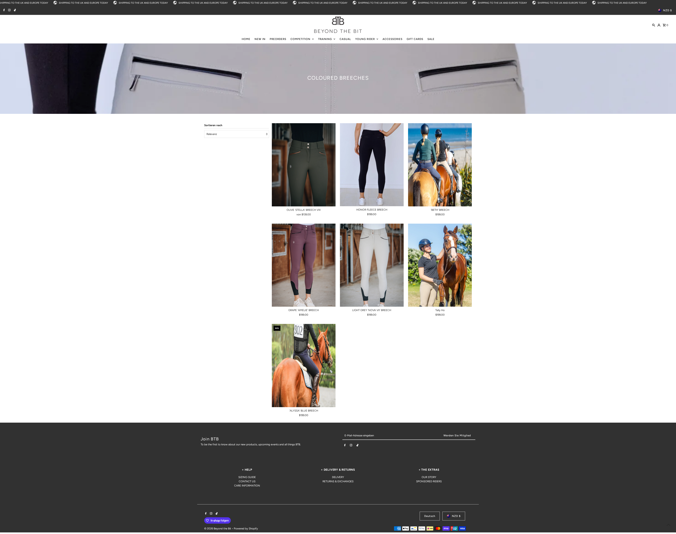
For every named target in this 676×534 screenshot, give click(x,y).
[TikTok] (14, 10)
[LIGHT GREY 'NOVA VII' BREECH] (372, 265)
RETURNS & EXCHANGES (338, 481)
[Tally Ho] (440, 265)
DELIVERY (338, 477)
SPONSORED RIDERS (429, 481)
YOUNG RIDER (365, 39)
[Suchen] (653, 25)
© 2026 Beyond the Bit (218, 528)
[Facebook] (3, 10)
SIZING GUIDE (247, 477)
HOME (246, 39)
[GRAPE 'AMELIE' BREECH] (304, 265)
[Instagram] (9, 10)
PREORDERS (278, 39)
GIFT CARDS (415, 39)
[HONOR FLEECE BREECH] (372, 165)
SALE (430, 39)
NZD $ (667, 10)
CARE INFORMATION (247, 485)
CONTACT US (247, 481)
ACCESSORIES (392, 39)
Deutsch (429, 516)
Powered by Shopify (246, 528)
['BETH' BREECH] (440, 165)
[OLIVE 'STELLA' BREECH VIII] (304, 165)
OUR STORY (429, 477)
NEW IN (260, 39)
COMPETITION (300, 39)
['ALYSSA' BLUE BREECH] (304, 365)
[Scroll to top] (668, 525)
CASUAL (345, 39)
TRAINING (325, 39)
